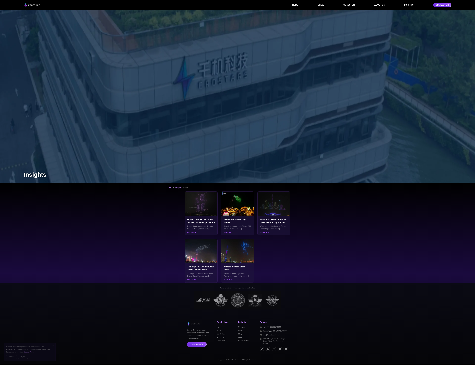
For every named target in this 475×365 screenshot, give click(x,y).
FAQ (240, 337)
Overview (242, 327)
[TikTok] (262, 349)
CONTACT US (442, 5)
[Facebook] (280, 349)
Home (170, 188)
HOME (295, 5)
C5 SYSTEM (349, 5)
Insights (178, 188)
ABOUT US (379, 5)
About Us (220, 337)
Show (219, 330)
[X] (268, 349)
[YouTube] (286, 349)
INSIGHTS (409, 5)
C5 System (221, 334)
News (240, 330)
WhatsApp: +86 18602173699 (275, 331)
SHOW (321, 5)
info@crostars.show (271, 335)
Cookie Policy (243, 341)
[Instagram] (274, 349)
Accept (11, 357)
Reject (23, 357)
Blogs (240, 334)
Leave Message (197, 344)
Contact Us (221, 341)
